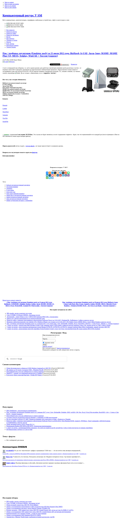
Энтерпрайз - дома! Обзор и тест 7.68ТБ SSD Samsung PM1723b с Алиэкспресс (32, 317)
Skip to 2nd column (10, 7)
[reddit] (66, 173)
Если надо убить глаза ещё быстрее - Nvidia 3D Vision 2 (24, 375)
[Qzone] (55, 175)
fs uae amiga (10, 190)
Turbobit (5, 115)
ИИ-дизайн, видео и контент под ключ (19, 313)
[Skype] (50, 178)
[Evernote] (68, 173)
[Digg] (63, 173)
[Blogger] (58, 173)
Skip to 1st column (10, 6)
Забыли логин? (47, 346)
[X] (55, 173)
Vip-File (5, 118)
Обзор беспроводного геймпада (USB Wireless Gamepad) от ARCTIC (28, 368)
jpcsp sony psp (10, 192)
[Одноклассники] (50, 173)
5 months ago (82, 453)
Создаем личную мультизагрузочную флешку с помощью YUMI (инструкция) (31, 417)
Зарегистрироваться (63, 348)
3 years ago (50, 466)
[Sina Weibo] (60, 175)
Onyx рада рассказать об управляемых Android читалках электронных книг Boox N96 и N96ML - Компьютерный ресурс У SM (37, 460)
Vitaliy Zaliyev (10, 463)
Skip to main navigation (12, 4)
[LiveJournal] (50, 175)
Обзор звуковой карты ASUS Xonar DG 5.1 (20, 424)
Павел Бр (9, 457)
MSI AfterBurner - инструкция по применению (21, 410)
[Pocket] (52, 175)
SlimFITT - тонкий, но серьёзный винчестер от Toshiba (24, 373)
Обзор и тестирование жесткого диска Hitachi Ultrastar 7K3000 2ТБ (28, 508)
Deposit (5, 105)
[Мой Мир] (52, 173)
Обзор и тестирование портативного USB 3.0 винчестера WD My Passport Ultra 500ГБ (34, 506)
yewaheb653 (10, 450)
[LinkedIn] (47, 175)
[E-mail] (5, 61)
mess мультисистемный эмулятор (17, 199)
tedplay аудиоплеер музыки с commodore (19, 200)
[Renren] (58, 175)
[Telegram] (52, 178)
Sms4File (5, 121)
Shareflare (6, 112)
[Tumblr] (66, 175)
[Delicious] (60, 173)
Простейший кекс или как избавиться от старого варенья (25, 371)
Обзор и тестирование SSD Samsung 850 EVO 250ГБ (23, 515)
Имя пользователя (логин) (51, 335)
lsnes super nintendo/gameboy (15, 193)
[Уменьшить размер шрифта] (15, 27)
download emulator (12, 187)
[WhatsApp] (47, 178)
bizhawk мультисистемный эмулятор (18, 185)
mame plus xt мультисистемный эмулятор (19, 195)
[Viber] (68, 175)
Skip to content (9, 2)
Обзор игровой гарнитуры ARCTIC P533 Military (22, 505)
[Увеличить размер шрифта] (15, 23)
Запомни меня (49, 343)
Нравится (74, 64)
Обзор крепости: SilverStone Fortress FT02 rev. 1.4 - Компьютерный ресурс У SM (24, 466)
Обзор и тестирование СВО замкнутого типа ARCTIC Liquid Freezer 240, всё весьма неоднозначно (38, 512)
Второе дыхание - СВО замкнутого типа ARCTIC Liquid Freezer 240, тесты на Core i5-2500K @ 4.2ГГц (39, 510)
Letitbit (5, 108)
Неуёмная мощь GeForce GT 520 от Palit (19, 429)
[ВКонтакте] (47, 173)
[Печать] (11, 61)
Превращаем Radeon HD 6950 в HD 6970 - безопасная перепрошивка (28, 426)
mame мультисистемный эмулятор (17, 197)
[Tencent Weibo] (63, 175)
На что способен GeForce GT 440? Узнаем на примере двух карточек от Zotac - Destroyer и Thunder (38, 419)
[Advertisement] (19, 390)
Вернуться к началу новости (12, 300)
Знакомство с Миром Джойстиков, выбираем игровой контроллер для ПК (30, 517)
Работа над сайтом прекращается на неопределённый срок (26, 318)
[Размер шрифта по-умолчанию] (14, 25)
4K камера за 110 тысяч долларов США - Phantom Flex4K (25, 370)
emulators (9, 188)
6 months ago (74, 460)
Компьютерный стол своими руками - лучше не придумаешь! (26, 513)
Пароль (45, 339)
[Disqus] (61, 227)
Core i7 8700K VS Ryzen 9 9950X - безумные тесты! (23, 315)
